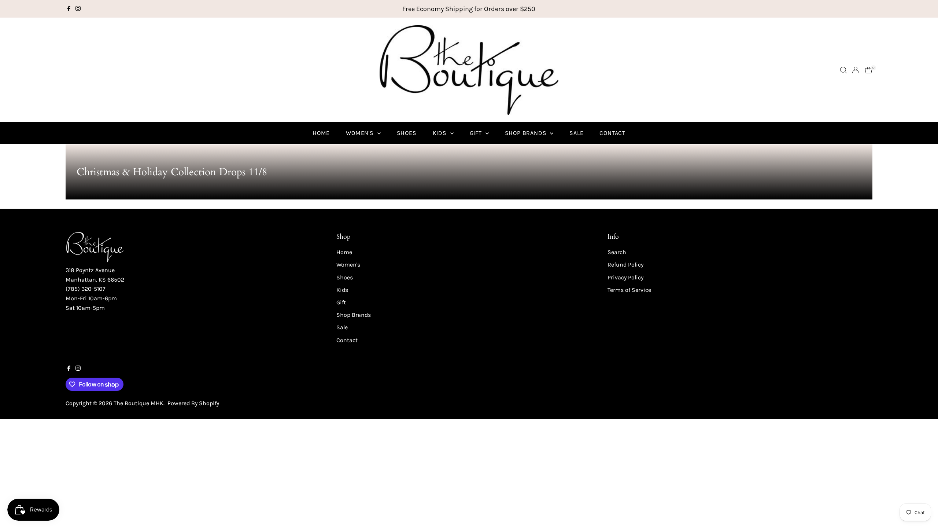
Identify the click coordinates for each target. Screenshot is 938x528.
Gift (477, 132)
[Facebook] (69, 9)
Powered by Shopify (193, 403)
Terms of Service (629, 289)
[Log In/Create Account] (855, 70)
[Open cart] (868, 70)
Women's (360, 132)
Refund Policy (625, 264)
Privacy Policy (625, 277)
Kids (440, 132)
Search (617, 252)
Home (321, 132)
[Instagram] (78, 9)
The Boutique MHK (138, 403)
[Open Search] (843, 70)
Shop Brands (527, 132)
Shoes (407, 132)
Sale (576, 132)
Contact (612, 132)
